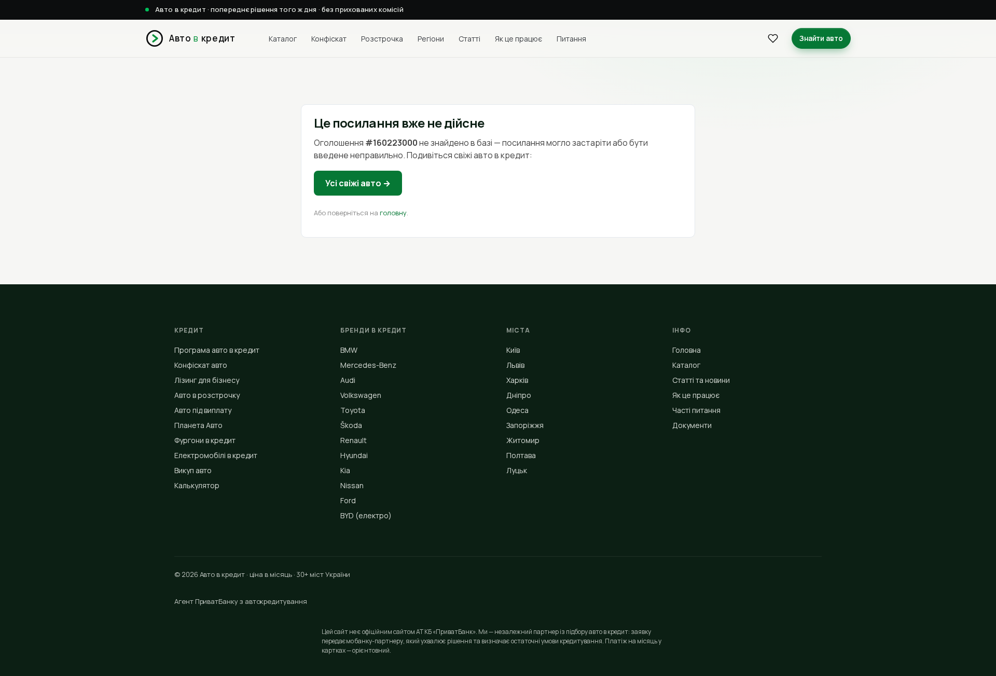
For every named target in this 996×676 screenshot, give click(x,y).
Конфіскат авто (200, 365)
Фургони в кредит (205, 440)
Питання (571, 38)
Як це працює (518, 38)
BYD (366, 515)
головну (393, 212)
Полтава (521, 455)
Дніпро (518, 395)
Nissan (352, 485)
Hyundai (354, 455)
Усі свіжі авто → (358, 183)
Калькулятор (196, 485)
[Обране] (773, 38)
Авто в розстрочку (207, 395)
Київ (513, 350)
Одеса (517, 410)
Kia (345, 470)
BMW (348, 350)
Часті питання (696, 410)
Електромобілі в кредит (215, 455)
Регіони (431, 38)
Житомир (523, 440)
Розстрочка (382, 38)
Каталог (283, 38)
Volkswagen (360, 395)
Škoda (351, 425)
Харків (517, 380)
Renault (353, 440)
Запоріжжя (525, 425)
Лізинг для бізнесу (206, 380)
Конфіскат (329, 38)
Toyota (352, 410)
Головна (686, 350)
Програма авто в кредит (216, 350)
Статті (469, 38)
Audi (347, 380)
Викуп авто (193, 470)
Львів (515, 365)
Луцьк (516, 470)
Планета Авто (198, 425)
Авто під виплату (202, 410)
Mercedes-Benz (368, 365)
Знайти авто (821, 38)
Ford (348, 500)
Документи (692, 425)
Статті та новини (701, 380)
